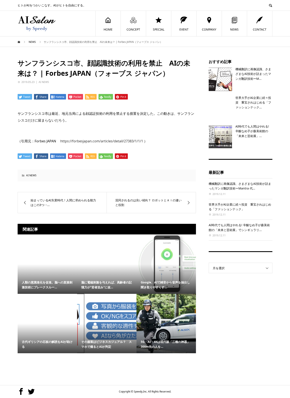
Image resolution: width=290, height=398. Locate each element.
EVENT (184, 29)
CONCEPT (133, 29)
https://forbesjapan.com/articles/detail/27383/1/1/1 (101, 141)
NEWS (234, 29)
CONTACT (259, 29)
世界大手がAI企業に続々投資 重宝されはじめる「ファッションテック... (253, 102)
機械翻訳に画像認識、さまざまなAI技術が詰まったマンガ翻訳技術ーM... (253, 74)
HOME (108, 29)
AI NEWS (44, 82)
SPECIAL (158, 29)
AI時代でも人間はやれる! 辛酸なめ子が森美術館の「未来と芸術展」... (252, 131)
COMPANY (209, 29)
